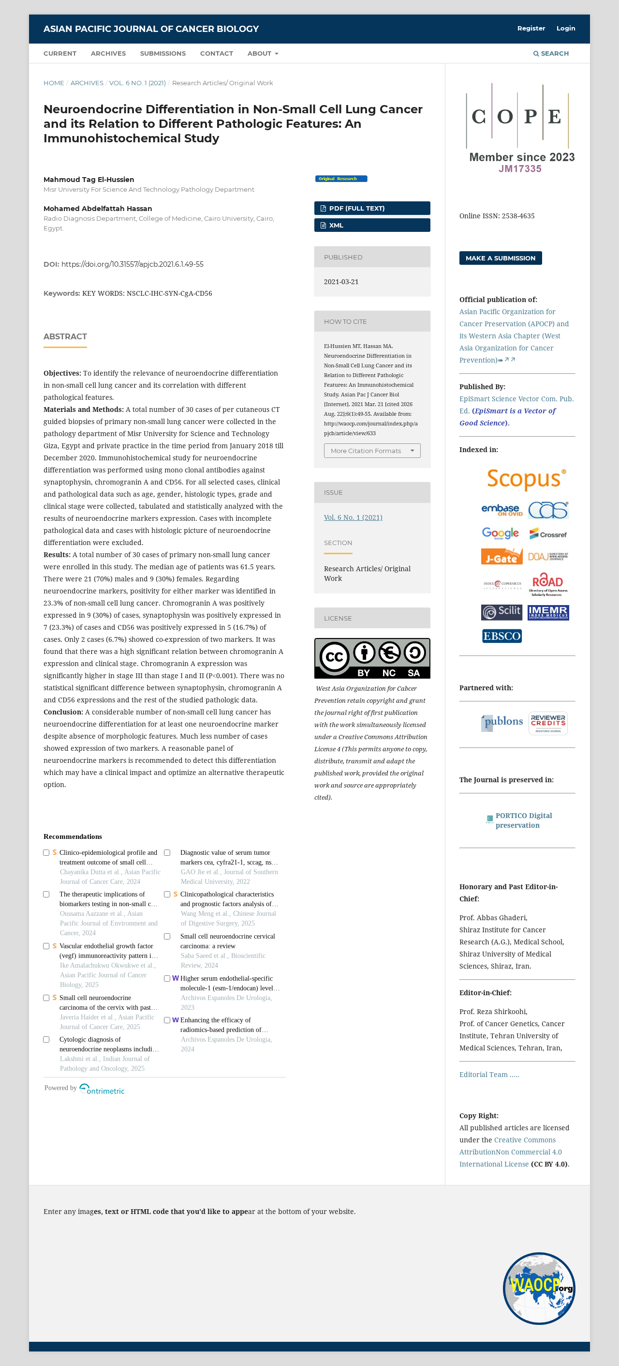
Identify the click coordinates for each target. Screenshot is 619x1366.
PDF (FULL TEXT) (356, 208)
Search (554, 53)
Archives (108, 53)
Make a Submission (501, 258)
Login (566, 28)
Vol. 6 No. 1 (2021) (137, 83)
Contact (216, 53)
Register (531, 28)
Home (54, 83)
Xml (335, 225)
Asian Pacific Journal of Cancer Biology (151, 29)
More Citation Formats (366, 451)
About (260, 53)
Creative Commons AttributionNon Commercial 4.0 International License (510, 1152)
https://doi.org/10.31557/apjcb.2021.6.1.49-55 (132, 264)
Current (60, 53)
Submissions (163, 53)
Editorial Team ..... (489, 1074)
